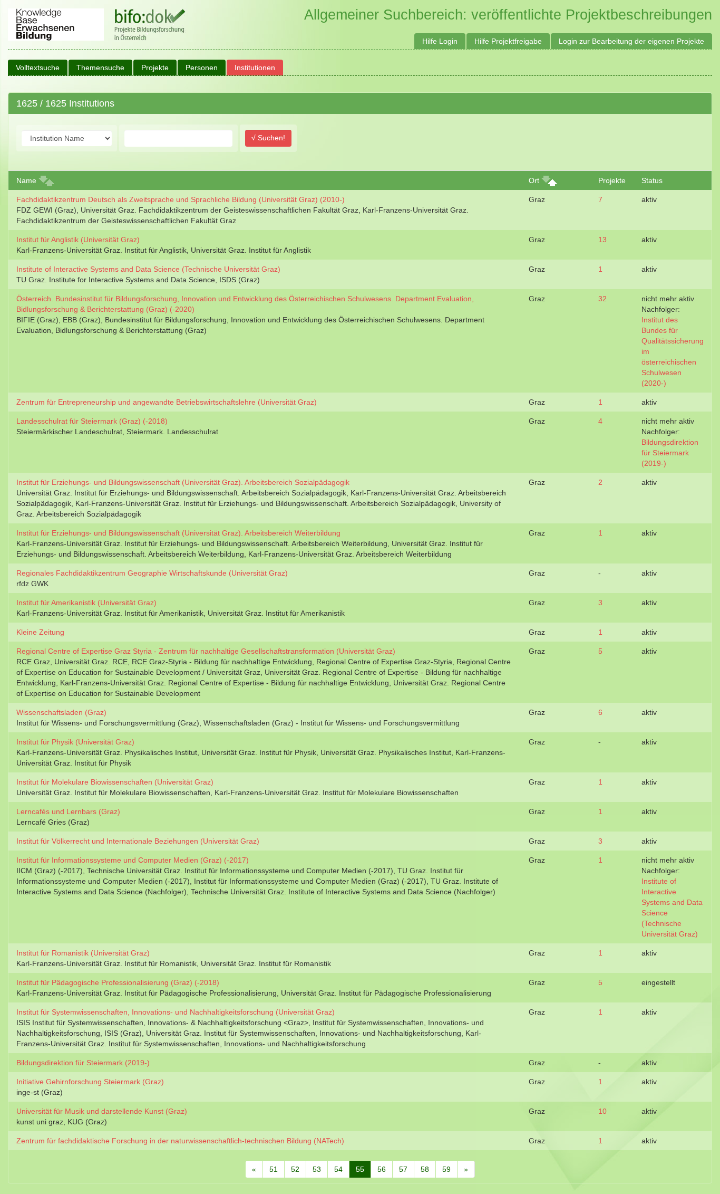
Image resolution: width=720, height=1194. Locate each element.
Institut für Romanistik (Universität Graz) (83, 953)
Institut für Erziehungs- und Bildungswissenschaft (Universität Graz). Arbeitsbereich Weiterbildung (178, 533)
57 (403, 1169)
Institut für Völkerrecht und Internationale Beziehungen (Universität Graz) (137, 841)
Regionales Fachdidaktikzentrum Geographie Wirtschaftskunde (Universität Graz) (152, 573)
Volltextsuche (38, 67)
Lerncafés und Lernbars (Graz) (68, 811)
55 (360, 1169)
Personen (202, 67)
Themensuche (100, 67)
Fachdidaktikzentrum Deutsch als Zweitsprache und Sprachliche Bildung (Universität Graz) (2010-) (180, 199)
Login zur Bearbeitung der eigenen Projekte (631, 41)
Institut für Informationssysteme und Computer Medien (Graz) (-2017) (132, 860)
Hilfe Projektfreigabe (508, 41)
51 (273, 1169)
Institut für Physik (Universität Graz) (75, 742)
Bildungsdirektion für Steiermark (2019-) (669, 452)
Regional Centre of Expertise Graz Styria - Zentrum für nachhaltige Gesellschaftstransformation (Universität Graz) (205, 651)
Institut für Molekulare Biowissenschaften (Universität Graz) (114, 782)
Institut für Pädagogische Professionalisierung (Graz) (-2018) (117, 982)
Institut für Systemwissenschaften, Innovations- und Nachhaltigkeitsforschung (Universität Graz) (175, 1012)
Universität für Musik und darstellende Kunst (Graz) (101, 1111)
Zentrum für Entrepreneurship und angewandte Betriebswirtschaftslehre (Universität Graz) (166, 402)
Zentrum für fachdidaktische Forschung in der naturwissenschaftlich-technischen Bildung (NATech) (180, 1140)
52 (295, 1169)
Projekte (155, 67)
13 (602, 239)
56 (381, 1169)
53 (317, 1169)
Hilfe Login (440, 41)
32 (602, 298)
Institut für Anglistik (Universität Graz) (78, 239)
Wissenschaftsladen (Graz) (61, 712)
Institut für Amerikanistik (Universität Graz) (86, 602)
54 (338, 1169)
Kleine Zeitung (40, 632)
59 (446, 1169)
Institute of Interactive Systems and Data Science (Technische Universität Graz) (148, 269)
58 (425, 1169)
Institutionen (255, 67)
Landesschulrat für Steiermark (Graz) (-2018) (92, 421)
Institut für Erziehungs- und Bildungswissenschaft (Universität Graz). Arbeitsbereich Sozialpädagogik (182, 482)
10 (602, 1111)
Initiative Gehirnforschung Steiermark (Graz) (90, 1081)
